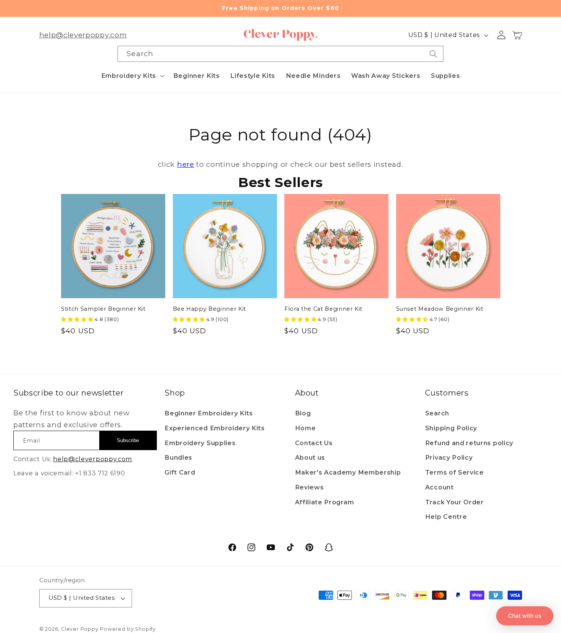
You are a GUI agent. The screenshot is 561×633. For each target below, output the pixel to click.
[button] (132, 75)
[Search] (433, 53)
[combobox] (280, 53)
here (185, 164)
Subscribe (128, 440)
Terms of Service (454, 472)
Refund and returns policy (469, 443)
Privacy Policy (449, 457)
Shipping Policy (451, 428)
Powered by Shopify (128, 629)
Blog (303, 413)
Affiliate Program (324, 502)
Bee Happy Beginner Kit (210, 308)
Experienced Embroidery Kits (214, 428)
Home (305, 428)
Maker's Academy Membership (348, 472)
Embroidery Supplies (199, 443)
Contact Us (314, 443)
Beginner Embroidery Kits (208, 413)
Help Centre (446, 516)
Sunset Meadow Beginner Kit (440, 308)
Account (439, 487)
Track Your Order (454, 502)
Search (437, 413)
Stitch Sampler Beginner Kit (103, 308)
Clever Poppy (79, 629)
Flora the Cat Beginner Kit (323, 308)
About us (310, 457)
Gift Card (179, 472)
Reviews (309, 487)
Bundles (178, 457)
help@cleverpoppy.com (83, 35)
